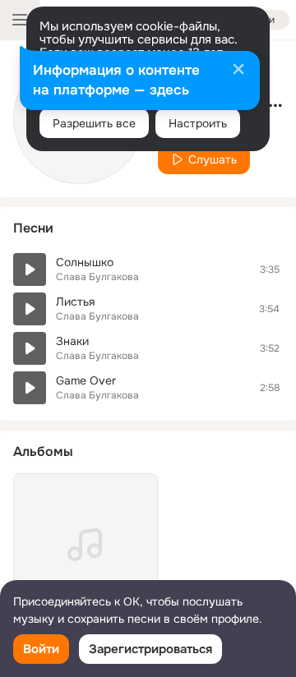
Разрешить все (94, 123)
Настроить (198, 123)
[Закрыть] (238, 71)
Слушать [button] (212, 159)
